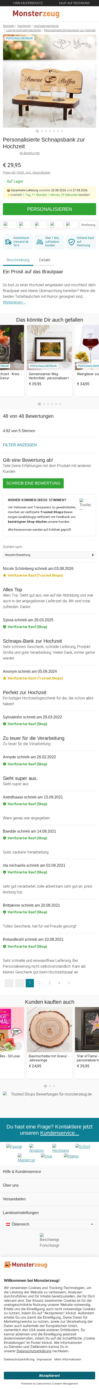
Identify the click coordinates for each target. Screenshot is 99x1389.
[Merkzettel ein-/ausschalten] (90, 120)
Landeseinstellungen (21, 1213)
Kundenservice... (59, 1133)
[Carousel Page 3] (48, 404)
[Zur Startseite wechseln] (38, 14)
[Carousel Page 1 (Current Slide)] (39, 404)
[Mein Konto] (89, 14)
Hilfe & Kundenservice (22, 1172)
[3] (46, 131)
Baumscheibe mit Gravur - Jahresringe (49, 1058)
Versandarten (14, 1199)
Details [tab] (44, 260)
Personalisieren (49, 209)
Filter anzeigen (20, 445)
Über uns (11, 1185)
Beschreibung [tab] (18, 260)
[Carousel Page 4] (52, 404)
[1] (37, 131)
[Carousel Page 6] (60, 404)
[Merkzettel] (79, 14)
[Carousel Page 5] (56, 404)
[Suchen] (69, 14)
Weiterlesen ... (14, 302)
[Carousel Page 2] (44, 404)
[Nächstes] (91, 84)
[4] (50, 131)
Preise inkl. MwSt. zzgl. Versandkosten (26, 172)
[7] (62, 131)
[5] (54, 131)
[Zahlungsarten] (49, 1153)
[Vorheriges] (8, 84)
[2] (42, 131)
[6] (58, 131)
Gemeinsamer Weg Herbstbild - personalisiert (49, 376)
